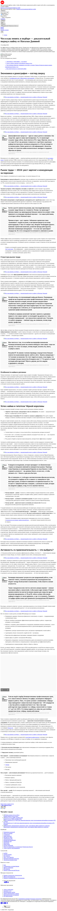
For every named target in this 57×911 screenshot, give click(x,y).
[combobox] (7, 906)
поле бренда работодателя (32, 737)
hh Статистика (9, 249)
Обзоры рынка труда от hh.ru (11, 816)
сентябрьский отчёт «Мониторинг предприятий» (22, 78)
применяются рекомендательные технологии (30, 898)
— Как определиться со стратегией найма (15, 68)
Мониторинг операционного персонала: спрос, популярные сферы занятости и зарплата (26, 827)
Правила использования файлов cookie (26, 9)
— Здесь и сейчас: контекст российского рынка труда (18, 63)
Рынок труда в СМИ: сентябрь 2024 (13, 819)
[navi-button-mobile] (2, 32)
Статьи (5, 35)
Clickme (7, 764)
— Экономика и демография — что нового (16, 61)
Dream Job (10, 728)
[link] (3, 24)
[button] (2, 27)
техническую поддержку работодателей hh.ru (17, 520)
